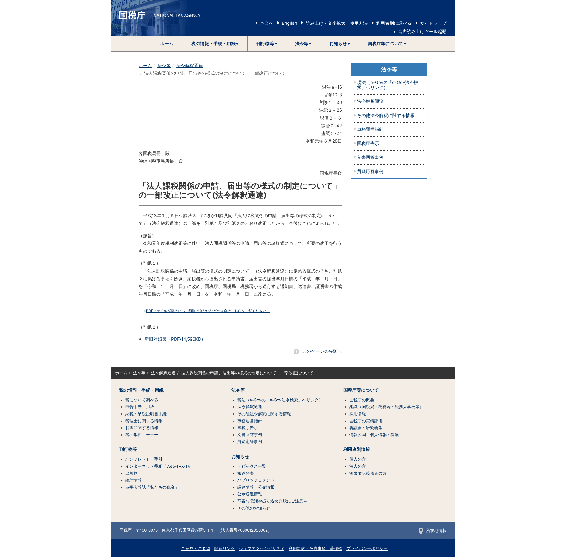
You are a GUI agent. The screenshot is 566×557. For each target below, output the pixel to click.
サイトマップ (433, 23)
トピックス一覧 (251, 466)
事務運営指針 (370, 129)
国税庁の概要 (361, 400)
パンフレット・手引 (143, 459)
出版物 (131, 473)
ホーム (166, 43)
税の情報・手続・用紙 (141, 390)
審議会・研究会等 (365, 427)
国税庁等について (361, 390)
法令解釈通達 (189, 65)
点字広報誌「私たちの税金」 (152, 487)
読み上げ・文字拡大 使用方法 (337, 23)
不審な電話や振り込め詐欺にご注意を (272, 501)
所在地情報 (436, 530)
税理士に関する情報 (143, 420)
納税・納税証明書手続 (146, 413)
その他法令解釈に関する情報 (385, 115)
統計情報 (133, 480)
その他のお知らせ (253, 508)
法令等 (164, 65)
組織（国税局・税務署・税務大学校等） (386, 406)
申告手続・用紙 (139, 406)
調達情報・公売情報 (255, 487)
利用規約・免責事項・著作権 (315, 548)
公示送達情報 (249, 494)
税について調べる (141, 400)
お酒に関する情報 (141, 427)
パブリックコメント (255, 480)
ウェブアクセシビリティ (261, 548)
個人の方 (357, 459)
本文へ (266, 23)
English (289, 23)
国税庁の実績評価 (365, 420)
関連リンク (224, 548)
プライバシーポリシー (367, 548)
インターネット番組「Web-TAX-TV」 (160, 466)
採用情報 (357, 413)
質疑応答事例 (370, 171)
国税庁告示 (368, 143)
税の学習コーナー (141, 434)
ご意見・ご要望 (195, 548)
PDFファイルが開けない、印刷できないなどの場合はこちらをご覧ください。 (208, 311)
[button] (215, 43)
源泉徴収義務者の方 (367, 473)
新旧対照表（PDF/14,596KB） (174, 339)
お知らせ (240, 456)
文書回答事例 (370, 157)
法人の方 (357, 466)
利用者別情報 (356, 449)
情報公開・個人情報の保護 (374, 434)
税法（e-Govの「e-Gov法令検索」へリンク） (387, 85)
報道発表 (245, 473)
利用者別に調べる (394, 23)
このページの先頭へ (322, 351)
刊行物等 (128, 449)
